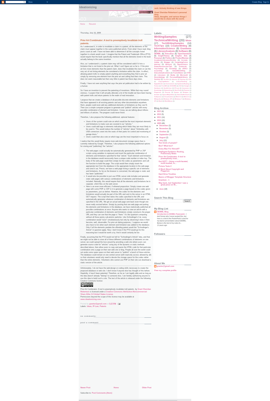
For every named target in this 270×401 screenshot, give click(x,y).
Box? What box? (166, 146)
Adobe (156, 62)
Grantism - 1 (164, 180)
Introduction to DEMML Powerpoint (171, 214)
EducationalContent (162, 73)
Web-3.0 (186, 96)
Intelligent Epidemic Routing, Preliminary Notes (171, 153)
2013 (159, 111)
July (161, 140)
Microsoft (184, 75)
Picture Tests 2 (165, 166)
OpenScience (182, 64)
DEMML (157, 54)
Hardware (157, 88)
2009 (159, 123)
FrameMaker (178, 73)
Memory (168, 64)
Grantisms (185, 48)
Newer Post (85, 388)
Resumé (92, 24)
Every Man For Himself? (169, 149)
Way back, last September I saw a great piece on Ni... (173, 184)
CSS (189, 79)
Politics (168, 58)
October (163, 132)
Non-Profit (178, 90)
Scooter (156, 94)
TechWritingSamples (173, 43)
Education (169, 54)
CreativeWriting (179, 46)
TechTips (159, 46)
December (164, 125)
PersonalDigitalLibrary (179, 77)
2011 (159, 117)
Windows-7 (178, 99)
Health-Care (168, 88)
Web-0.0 (178, 96)
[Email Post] (119, 304)
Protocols (183, 66)
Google (186, 86)
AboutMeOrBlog (178, 71)
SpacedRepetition (168, 94)
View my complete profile (165, 270)
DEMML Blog (162, 212)
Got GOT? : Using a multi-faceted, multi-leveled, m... (173, 162)
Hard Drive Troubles (167, 174)
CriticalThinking (181, 81)
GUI (180, 86)
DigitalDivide (158, 84)
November (164, 128)
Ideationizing (88, 7)
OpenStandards (184, 54)
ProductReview (181, 58)
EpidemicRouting (183, 84)
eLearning (158, 71)
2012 (159, 114)
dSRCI (184, 68)
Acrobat (166, 79)
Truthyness (158, 96)
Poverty (167, 92)
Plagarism (157, 92)
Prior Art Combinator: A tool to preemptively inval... (172, 157)
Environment (170, 84)
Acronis (184, 60)
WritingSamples (165, 36)
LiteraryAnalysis (166, 51)
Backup (182, 79)
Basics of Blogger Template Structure (175, 177)
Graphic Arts (181, 56)
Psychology (159, 68)
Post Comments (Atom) (102, 393)
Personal (158, 58)
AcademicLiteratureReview (165, 60)
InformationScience (164, 48)
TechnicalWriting (166, 40)
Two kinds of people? (168, 143)
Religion (185, 92)
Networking (168, 90)
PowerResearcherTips (163, 66)
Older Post (146, 388)
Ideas (89, 306)
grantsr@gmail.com (165, 266)
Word (160, 101)
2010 (159, 120)
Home (82, 24)
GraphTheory (163, 56)
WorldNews (168, 101)
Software (183, 51)
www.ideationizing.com (90, 299)
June (161, 189)
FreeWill (164, 86)
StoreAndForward (183, 94)
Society (157, 79)
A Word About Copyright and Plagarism (171, 170)
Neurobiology (159, 77)
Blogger (167, 62)
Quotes (176, 92)
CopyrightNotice (163, 81)
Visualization (168, 96)
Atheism (174, 79)
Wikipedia (157, 99)
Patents (103, 306)
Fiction (156, 86)
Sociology (173, 68)
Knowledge (158, 90)
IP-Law (96, 306)
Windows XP (167, 99)
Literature (162, 75)
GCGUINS (173, 86)
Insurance (185, 88)
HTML (189, 73)
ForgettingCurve (181, 62)
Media (172, 75)
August (162, 137)
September (164, 134)
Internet (157, 64)
